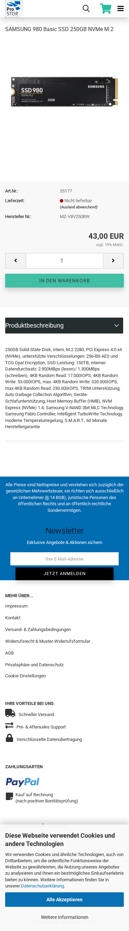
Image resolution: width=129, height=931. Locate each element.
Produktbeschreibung (34, 325)
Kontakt (12, 617)
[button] (15, 261)
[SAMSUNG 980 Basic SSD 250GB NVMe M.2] (64, 91)
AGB (9, 653)
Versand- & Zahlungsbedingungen (38, 629)
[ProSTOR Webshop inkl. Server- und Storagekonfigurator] (11, 8)
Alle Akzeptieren (64, 899)
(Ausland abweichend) (79, 207)
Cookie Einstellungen (25, 675)
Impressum (16, 606)
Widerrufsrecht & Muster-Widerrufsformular (47, 641)
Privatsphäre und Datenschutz (34, 664)
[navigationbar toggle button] (120, 8)
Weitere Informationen (64, 917)
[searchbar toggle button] (86, 8)
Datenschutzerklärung (42, 885)
